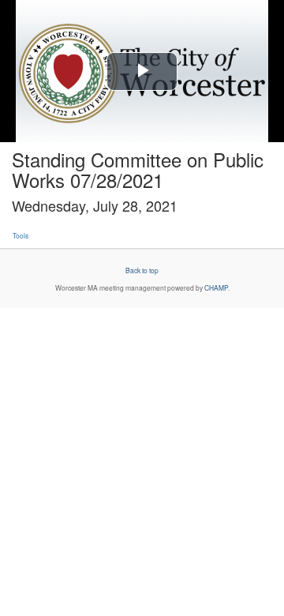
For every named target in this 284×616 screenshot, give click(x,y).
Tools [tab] (20, 235)
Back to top (142, 270)
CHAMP (216, 287)
